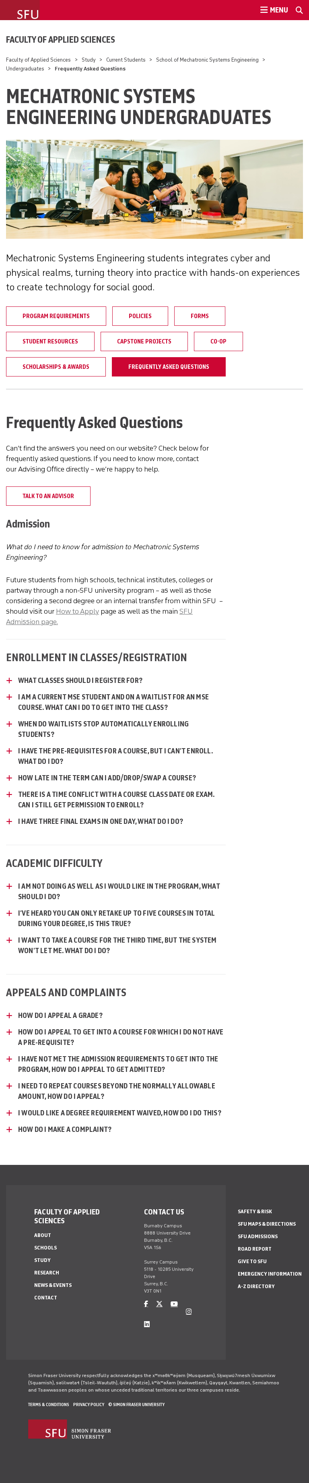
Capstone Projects (144, 341)
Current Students (126, 60)
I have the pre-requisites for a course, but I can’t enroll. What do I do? (115, 756)
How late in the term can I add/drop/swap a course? (107, 778)
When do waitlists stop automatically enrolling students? (103, 729)
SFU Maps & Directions (267, 1223)
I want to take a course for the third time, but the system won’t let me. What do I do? (117, 945)
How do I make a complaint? (64, 1129)
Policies (140, 316)
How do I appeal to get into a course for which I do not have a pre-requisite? (120, 1037)
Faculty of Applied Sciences (60, 39)
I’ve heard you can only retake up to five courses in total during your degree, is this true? (116, 918)
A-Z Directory (256, 1286)
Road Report (255, 1248)
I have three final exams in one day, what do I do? (100, 821)
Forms (200, 316)
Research (46, 1272)
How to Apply (77, 611)
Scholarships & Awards (56, 366)
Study (89, 60)
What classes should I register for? (80, 680)
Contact (45, 1297)
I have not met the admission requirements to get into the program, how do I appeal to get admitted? (118, 1064)
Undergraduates (25, 69)
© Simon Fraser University (136, 1404)
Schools (45, 1247)
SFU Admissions (258, 1236)
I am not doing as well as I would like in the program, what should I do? (119, 891)
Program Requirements (56, 316)
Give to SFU (252, 1261)
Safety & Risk (255, 1211)
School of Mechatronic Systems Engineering (207, 60)
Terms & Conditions (48, 1404)
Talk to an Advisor (48, 496)
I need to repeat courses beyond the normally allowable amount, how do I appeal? (116, 1091)
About (42, 1235)
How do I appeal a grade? (60, 1015)
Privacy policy (88, 1404)
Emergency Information (270, 1273)
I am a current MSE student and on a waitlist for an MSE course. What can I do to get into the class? (113, 702)
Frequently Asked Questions (168, 366)
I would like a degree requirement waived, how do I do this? (119, 1113)
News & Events (53, 1285)
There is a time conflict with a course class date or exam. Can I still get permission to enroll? (116, 799)
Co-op (218, 341)
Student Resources (50, 341)
